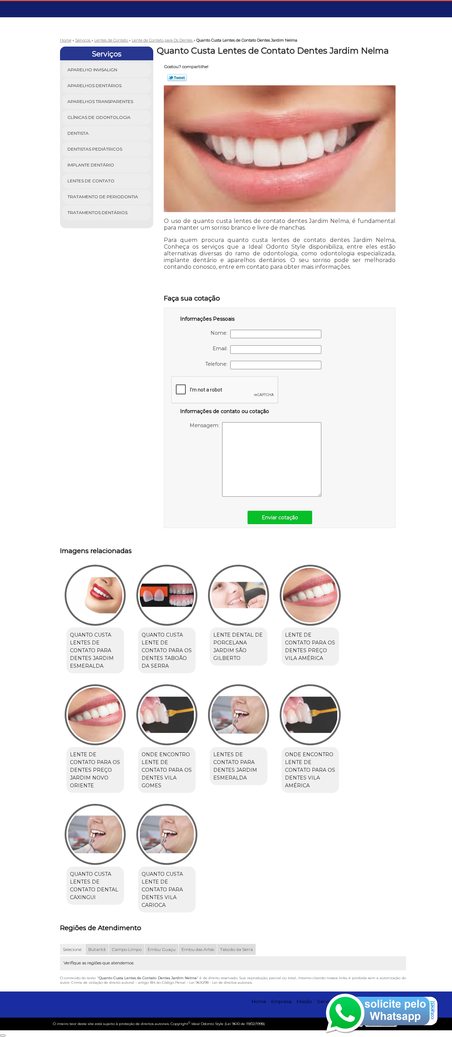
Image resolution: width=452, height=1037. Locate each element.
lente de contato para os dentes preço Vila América (310, 646)
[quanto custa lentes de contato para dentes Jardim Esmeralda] (95, 595)
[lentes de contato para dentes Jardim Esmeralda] (238, 714)
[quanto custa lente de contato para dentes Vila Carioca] (166, 834)
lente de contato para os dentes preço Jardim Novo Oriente (95, 770)
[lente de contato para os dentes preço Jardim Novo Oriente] (95, 714)
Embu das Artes (198, 949)
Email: (221, 348)
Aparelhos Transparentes (100, 101)
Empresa (281, 1001)
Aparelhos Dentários (94, 85)
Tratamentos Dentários (97, 212)
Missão (304, 1001)
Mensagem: (206, 425)
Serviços (106, 54)
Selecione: (72, 949)
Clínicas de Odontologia (99, 117)
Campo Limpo (127, 949)
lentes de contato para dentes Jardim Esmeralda (235, 766)
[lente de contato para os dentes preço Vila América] (310, 595)
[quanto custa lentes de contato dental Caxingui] (95, 834)
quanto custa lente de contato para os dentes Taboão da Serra (167, 650)
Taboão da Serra (236, 949)
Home (259, 1001)
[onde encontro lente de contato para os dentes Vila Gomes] (166, 714)
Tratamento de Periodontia (102, 196)
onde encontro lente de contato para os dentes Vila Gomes (167, 770)
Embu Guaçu (162, 949)
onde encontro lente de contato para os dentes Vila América (310, 770)
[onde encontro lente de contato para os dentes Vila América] (310, 714)
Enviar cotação (280, 517)
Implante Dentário (90, 165)
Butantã (97, 949)
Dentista (78, 133)
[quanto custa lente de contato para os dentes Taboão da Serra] (166, 595)
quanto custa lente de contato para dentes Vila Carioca (162, 889)
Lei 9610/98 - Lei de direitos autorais (220, 982)
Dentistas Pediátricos (94, 149)
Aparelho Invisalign (92, 69)
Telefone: (217, 364)
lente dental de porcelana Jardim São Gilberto (238, 646)
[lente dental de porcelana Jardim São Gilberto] (238, 595)
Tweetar (177, 77)
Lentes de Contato (90, 180)
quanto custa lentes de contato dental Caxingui (94, 885)
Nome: (220, 333)
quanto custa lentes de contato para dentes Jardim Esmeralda (92, 650)
